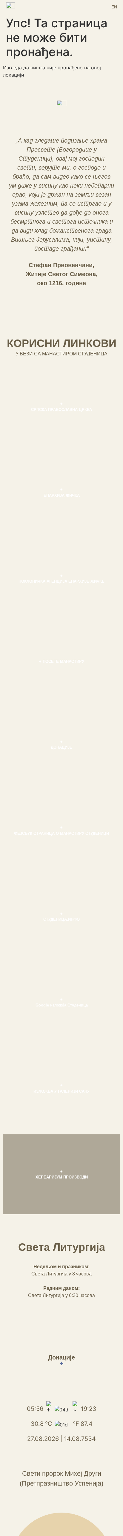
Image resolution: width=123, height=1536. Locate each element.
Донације (61, 1360)
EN (114, 7)
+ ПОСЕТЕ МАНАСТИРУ (61, 661)
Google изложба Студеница (62, 1005)
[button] (61, 7)
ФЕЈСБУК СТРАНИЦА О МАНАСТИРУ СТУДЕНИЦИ (61, 833)
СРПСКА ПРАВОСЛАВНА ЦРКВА (61, 409)
